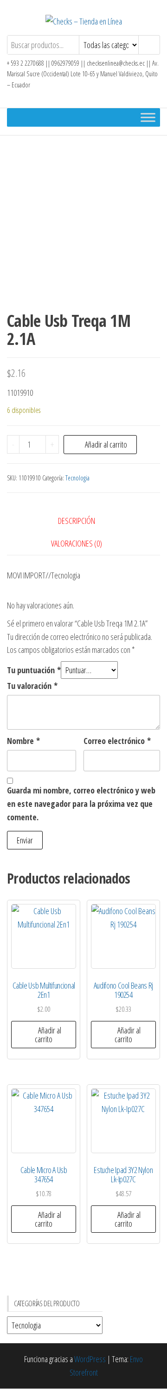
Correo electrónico (117, 740)
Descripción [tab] (76, 520)
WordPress (90, 1358)
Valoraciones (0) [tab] (76, 543)
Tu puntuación (34, 670)
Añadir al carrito (106, 444)
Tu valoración (32, 685)
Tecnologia (77, 477)
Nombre (23, 740)
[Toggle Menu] (148, 117)
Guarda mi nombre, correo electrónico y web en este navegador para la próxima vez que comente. (81, 804)
